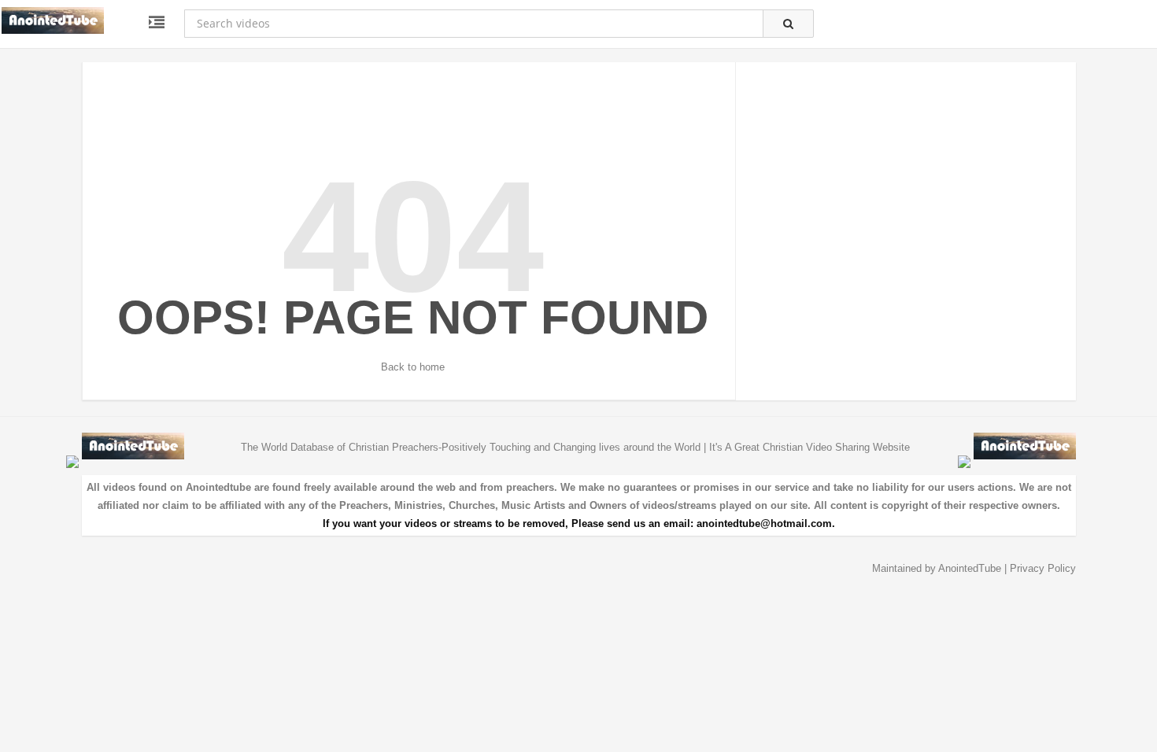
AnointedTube (969, 568)
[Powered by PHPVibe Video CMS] (72, 461)
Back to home (413, 367)
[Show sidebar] (156, 22)
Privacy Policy (1043, 568)
